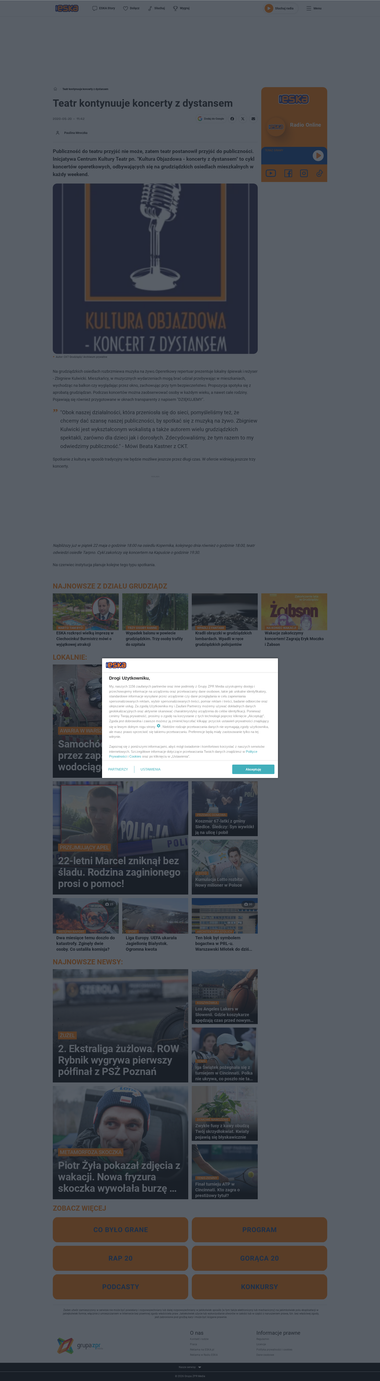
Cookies (135, 756)
